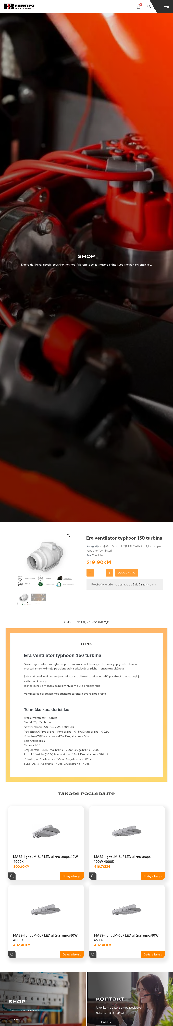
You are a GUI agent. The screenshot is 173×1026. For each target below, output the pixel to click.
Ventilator (98, 555)
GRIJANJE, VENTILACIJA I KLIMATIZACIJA (123, 546)
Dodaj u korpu (126, 572)
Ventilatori (106, 550)
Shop (17, 1002)
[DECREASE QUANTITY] (90, 573)
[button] (68, 535)
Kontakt (110, 999)
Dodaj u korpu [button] (72, 876)
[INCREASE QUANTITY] (109, 573)
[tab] (67, 623)
